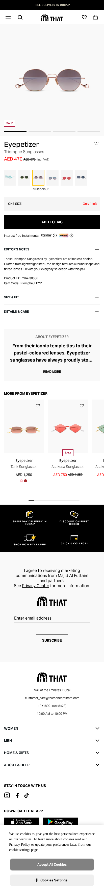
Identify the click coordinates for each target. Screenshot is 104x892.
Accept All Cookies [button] (52, 864)
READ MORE (52, 371)
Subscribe (52, 640)
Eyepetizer (21, 144)
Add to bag (52, 222)
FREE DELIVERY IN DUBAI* (52, 5)
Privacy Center (35, 585)
